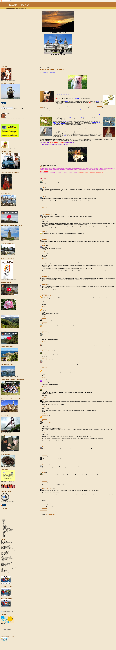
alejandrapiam (45, 415)
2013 (3, 518)
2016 (3, 515)
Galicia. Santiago (4, 552)
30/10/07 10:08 (44, 349)
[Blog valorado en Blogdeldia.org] (4, 638)
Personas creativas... (4, 564)
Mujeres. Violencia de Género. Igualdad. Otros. (9, 561)
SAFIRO (44, 387)
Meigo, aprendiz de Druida (48, 350)
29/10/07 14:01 (44, 294)
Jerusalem (44, 456)
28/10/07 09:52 (44, 219)
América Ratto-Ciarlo (46, 359)
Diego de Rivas (55, 169)
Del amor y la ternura (4, 545)
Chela (8, 113)
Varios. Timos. (3, 570)
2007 (3, 524)
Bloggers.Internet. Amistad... (47, 175)
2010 (3, 521)
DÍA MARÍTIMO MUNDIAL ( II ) (7, 530)
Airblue (43, 379)
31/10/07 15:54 (44, 406)
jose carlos (44, 239)
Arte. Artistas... (3, 541)
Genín (43, 180)
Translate (21, 108)
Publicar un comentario (43, 510)
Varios (2, 569)
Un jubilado (50, 169)
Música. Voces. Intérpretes (5, 562)
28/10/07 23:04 (44, 258)
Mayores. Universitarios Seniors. (6, 558)
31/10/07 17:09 (44, 419)
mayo (4, 535)
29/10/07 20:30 (44, 331)
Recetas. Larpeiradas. (5, 566)
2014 (3, 517)
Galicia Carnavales (4, 551)
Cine (1, 543)
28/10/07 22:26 (44, 251)
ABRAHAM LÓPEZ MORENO (48, 214)
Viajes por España (4, 572)
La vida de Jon (42, 166)
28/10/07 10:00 (44, 229)
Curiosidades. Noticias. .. (5, 544)
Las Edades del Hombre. (5, 556)
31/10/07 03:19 (44, 397)
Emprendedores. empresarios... (6, 548)
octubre (4, 527)
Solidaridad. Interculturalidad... (6, 568)
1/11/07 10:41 (44, 455)
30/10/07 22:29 (44, 377)
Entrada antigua (112, 512)
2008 (3, 523)
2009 (3, 522)
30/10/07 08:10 (44, 341)
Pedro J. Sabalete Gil (46, 295)
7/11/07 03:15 (44, 508)
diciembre (4, 525)
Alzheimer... (3, 540)
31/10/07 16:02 (44, 413)
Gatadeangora (45, 464)
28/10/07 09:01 (44, 207)
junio (4, 534)
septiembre (5, 531)
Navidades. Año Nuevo (5, 563)
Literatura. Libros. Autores (5, 557)
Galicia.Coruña (3, 553)
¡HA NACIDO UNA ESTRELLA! (7, 528)
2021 (3, 509)
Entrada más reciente (44, 512)
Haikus (2, 555)
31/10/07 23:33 (44, 424)
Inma (43, 323)
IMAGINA (44, 307)
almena (43, 231)
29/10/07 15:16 (44, 306)
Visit (4, 633)
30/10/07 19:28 (44, 367)
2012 (3, 519)
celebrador (44, 284)
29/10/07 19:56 (44, 322)
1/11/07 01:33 (44, 432)
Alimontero (44, 368)
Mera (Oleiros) (3, 559)
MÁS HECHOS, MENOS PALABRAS (8, 529)
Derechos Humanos (4, 546)
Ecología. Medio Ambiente (5, 547)
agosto (4, 532)
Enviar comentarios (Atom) (50, 514)
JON (43, 187)
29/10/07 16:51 (44, 316)
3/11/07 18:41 (44, 463)
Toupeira (44, 318)
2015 (3, 516)
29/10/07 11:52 (44, 282)
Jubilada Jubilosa (17, 5)
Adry (43, 399)
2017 (3, 514)
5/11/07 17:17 (44, 502)
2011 (3, 520)
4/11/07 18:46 (44, 481)
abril (3, 536)
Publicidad (2, 565)
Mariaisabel (44, 332)
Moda (2, 560)
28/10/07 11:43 (44, 237)
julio (3, 533)
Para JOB (49, 422)
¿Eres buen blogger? (4, 640)
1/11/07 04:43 (44, 445)
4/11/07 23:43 (44, 486)
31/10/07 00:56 (44, 386)
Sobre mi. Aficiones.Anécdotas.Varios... (8, 567)
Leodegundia (45, 342)
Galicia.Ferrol (3, 554)
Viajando (2, 571)
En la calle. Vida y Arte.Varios (6, 549)
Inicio (79, 512)
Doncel (43, 245)
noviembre (4, 526)
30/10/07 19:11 (44, 358)
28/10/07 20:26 (44, 243)
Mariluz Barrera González (47, 488)
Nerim (43, 472)
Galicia (2, 550)
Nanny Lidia (44, 276)
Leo (43, 446)
